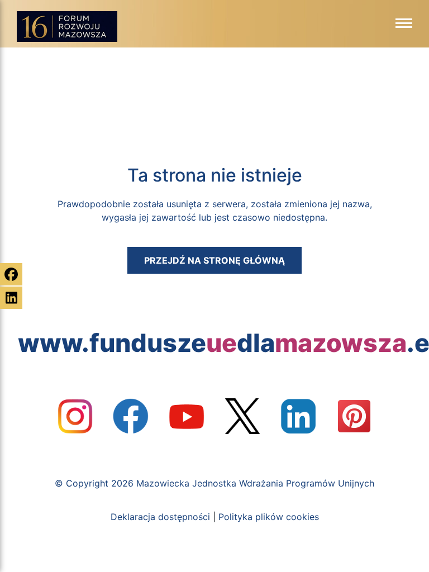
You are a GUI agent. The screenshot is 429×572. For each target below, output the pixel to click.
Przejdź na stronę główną (214, 260)
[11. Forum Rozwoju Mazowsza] (67, 26)
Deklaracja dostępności (160, 516)
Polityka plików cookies (268, 516)
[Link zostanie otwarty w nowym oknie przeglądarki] (75, 416)
